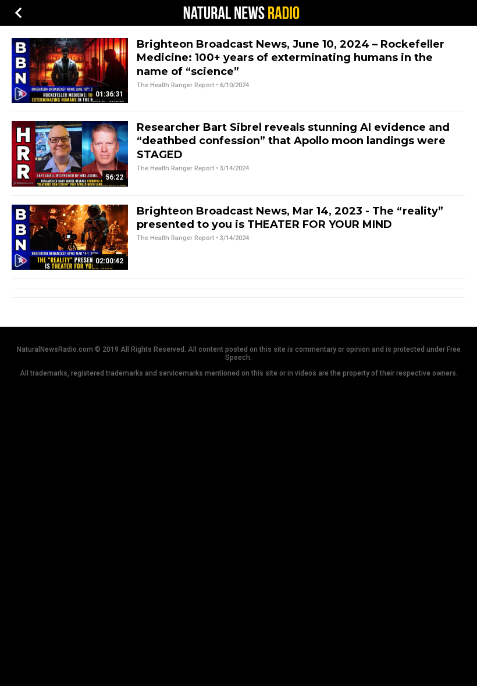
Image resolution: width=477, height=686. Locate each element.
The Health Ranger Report (175, 85)
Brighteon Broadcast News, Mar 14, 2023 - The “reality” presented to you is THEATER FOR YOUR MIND (290, 218)
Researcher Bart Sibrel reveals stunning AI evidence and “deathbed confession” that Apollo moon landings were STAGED (293, 141)
